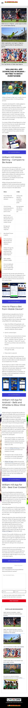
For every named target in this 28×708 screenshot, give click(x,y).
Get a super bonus (14, 152)
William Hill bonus (14, 448)
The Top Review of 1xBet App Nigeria (12, 64)
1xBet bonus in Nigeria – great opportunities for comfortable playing (12, 614)
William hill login (9, 461)
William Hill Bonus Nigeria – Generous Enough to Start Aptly (12, 677)
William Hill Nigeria (7, 531)
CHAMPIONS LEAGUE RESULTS (14, 702)
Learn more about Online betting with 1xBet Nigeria (13, 661)
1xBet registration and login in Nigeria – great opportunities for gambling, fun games (12, 44)
